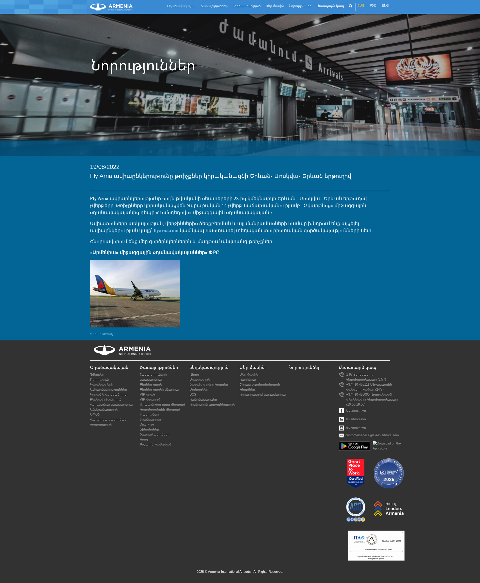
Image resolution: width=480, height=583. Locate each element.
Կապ (144, 439)
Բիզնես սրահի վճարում (159, 389)
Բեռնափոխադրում (106, 399)
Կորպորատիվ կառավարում (263, 394)
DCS (193, 394)
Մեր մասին (249, 374)
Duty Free (147, 424)
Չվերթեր (97, 374)
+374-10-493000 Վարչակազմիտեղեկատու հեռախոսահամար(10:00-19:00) (372, 399)
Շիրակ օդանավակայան (260, 384)
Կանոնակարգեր (203, 399)
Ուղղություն (99, 379)
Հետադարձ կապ (357, 367)
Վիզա (194, 374)
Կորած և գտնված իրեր (109, 394)
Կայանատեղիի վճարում (160, 409)
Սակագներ (199, 389)
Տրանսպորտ (150, 419)
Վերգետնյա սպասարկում (111, 404)
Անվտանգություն (104, 409)
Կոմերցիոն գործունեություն (212, 404)
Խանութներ (149, 414)
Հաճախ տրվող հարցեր (209, 384)
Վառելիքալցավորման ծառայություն (108, 422)
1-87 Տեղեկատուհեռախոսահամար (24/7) (366, 377)
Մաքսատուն (200, 379)
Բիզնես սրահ (151, 384)
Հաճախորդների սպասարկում (153, 377)
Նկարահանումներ (155, 434)
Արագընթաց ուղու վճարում (162, 404)
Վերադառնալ (101, 334)
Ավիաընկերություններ (108, 389)
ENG (385, 5)
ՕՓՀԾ (95, 414)
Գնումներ (247, 389)
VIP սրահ (147, 394)
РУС (373, 5)
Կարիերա (248, 379)
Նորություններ (305, 367)
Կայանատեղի (101, 384)
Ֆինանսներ (149, 429)
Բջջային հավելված (155, 444)
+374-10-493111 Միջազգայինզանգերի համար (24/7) (369, 387)
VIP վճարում (150, 399)
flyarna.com (166, 230)
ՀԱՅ (361, 5)
